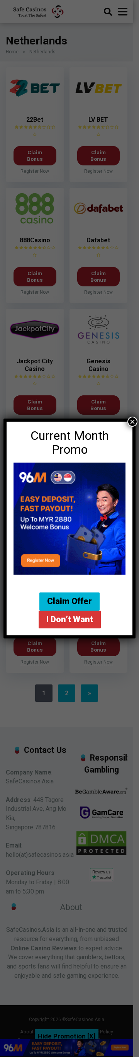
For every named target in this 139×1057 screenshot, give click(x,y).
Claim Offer (69, 601)
